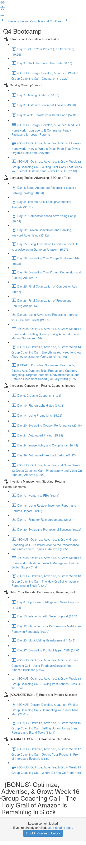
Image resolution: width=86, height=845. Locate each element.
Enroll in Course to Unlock (43, 833)
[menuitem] (2, 9)
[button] (2, 4)
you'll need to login (60, 827)
